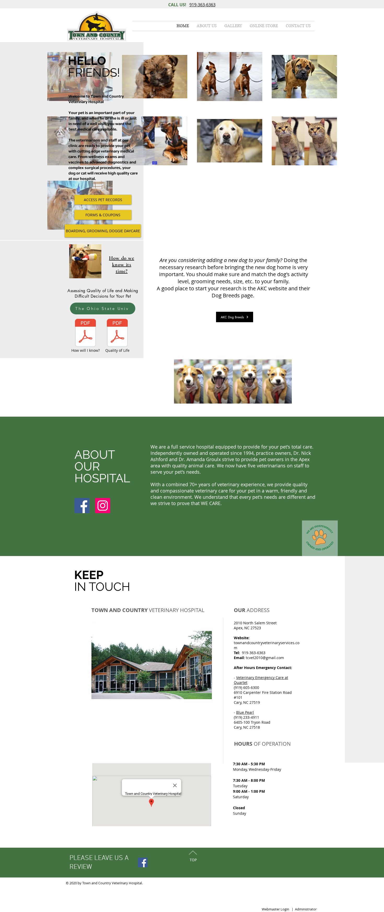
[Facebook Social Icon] (143, 862)
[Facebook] (82, 505)
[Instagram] (102, 505)
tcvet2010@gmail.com (265, 657)
